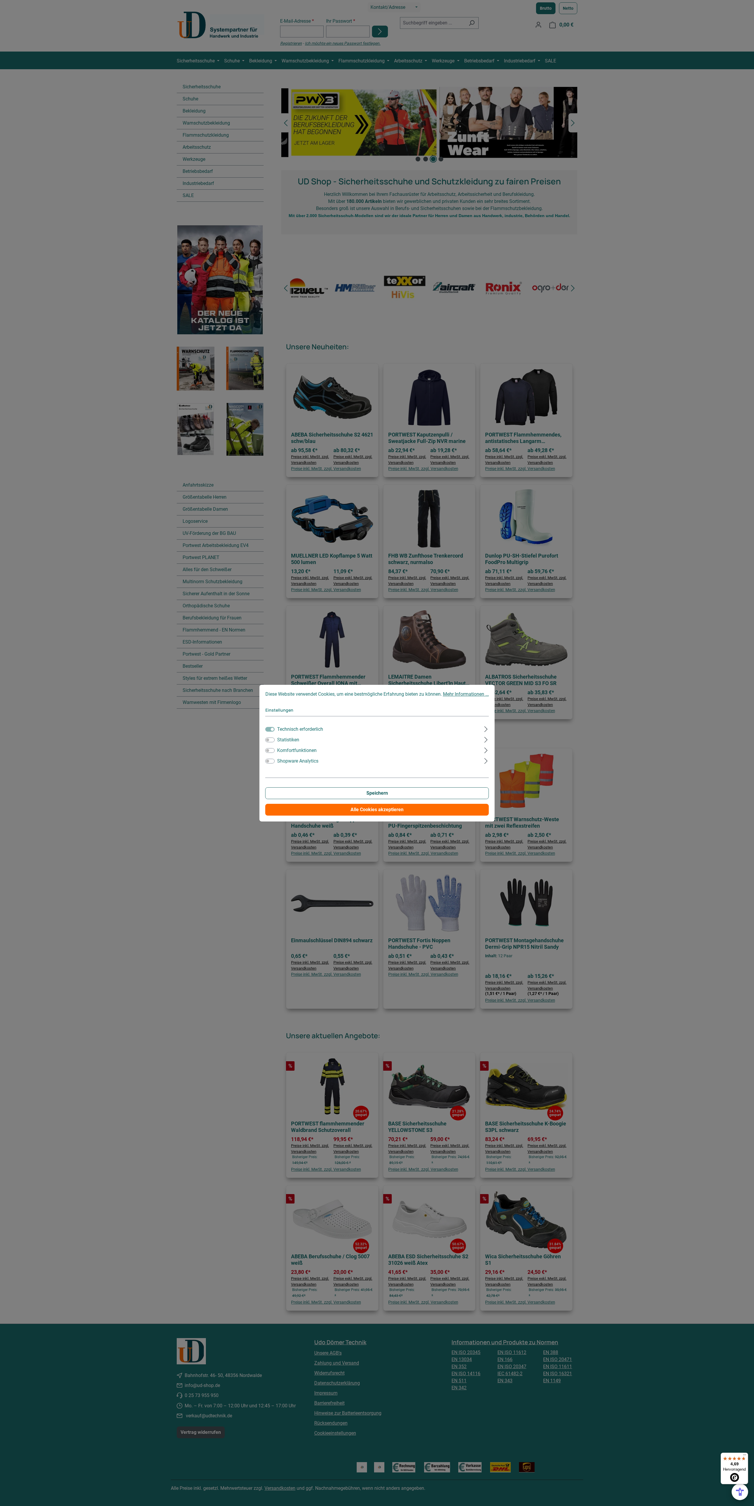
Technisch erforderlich (300, 729)
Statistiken (288, 740)
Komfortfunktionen (297, 750)
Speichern (377, 793)
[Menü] (744, 1456)
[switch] (270, 740)
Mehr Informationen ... (466, 694)
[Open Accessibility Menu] (740, 1492)
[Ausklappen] (486, 728)
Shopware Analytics (297, 761)
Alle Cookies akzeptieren (377, 809)
